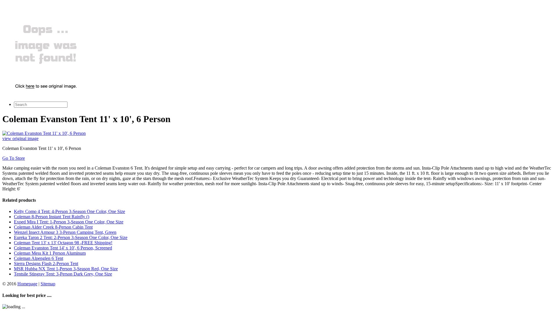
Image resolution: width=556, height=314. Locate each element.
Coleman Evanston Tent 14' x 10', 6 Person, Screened (63, 247)
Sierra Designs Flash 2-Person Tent (46, 263)
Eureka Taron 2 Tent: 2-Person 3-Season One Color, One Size (70, 237)
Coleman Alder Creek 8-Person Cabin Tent (53, 227)
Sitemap (48, 283)
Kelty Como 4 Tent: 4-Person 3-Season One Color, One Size (69, 211)
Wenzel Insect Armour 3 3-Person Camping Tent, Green (65, 232)
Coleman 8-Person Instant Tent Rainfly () (51, 216)
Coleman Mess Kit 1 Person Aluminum (50, 253)
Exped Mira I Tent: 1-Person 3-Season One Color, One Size (68, 221)
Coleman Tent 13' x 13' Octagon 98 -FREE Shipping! (63, 242)
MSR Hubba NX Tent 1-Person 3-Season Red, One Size (66, 268)
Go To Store (13, 158)
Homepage (27, 283)
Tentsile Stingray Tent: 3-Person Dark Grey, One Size (63, 273)
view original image (20, 138)
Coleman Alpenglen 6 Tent (38, 258)
